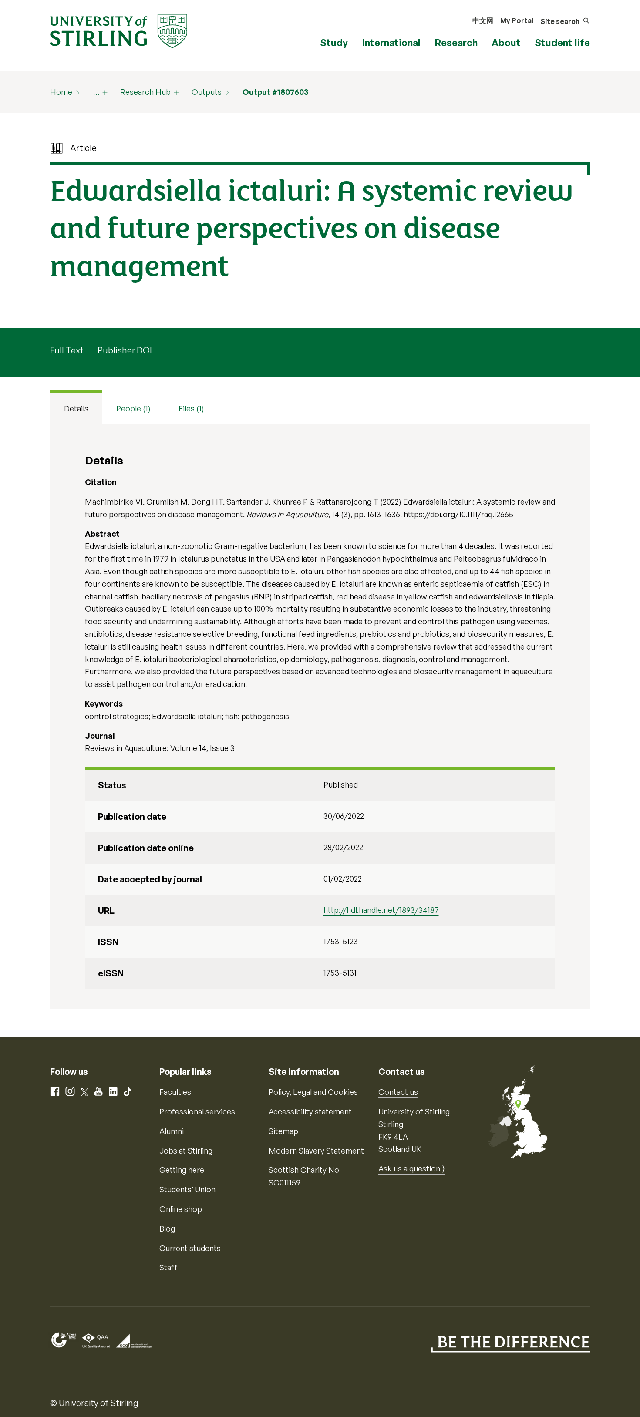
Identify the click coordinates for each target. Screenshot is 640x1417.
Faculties (175, 1092)
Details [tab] (76, 408)
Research (456, 42)
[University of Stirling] (118, 30)
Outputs (207, 92)
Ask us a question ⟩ (411, 1168)
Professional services (197, 1111)
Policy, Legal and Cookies (313, 1092)
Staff (168, 1267)
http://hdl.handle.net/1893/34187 (381, 910)
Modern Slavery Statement (316, 1150)
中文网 (482, 20)
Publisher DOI (125, 350)
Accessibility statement (310, 1111)
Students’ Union (187, 1189)
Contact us (398, 1092)
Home (61, 92)
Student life (562, 42)
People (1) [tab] (133, 408)
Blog (167, 1228)
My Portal (516, 20)
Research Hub (145, 92)
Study (334, 42)
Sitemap (283, 1131)
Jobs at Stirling (185, 1150)
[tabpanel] (320, 716)
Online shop (180, 1209)
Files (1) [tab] (191, 408)
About (506, 42)
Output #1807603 (276, 92)
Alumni (171, 1131)
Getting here (181, 1170)
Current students (190, 1248)
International (391, 42)
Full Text (67, 350)
